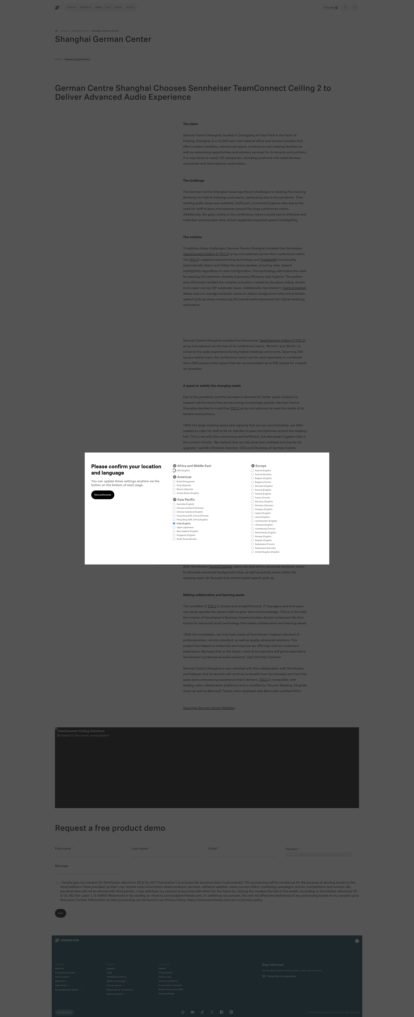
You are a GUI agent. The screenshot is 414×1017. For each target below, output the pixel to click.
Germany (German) (264, 506)
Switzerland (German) (265, 548)
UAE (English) (183, 471)
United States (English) (188, 493)
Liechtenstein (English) (266, 521)
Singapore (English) (186, 535)
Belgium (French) (263, 482)
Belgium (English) (263, 478)
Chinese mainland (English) (190, 512)
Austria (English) (263, 471)
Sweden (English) (263, 540)
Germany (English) (264, 502)
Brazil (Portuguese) (186, 482)
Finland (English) (263, 494)
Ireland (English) (263, 513)
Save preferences (102, 495)
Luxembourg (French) (265, 529)
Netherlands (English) (265, 533)
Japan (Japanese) (185, 528)
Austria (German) (263, 475)
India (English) (184, 524)
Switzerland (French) (265, 544)
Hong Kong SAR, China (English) (192, 520)
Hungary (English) (263, 509)
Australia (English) (185, 504)
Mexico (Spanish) (185, 489)
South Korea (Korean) (187, 539)
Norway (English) (263, 537)
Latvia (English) (262, 517)
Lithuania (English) (264, 525)
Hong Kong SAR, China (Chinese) (192, 516)
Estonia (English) (263, 490)
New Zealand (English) (187, 531)
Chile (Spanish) (184, 486)
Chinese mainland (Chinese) (190, 508)
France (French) (262, 498)
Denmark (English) (264, 486)
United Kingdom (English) (267, 552)
